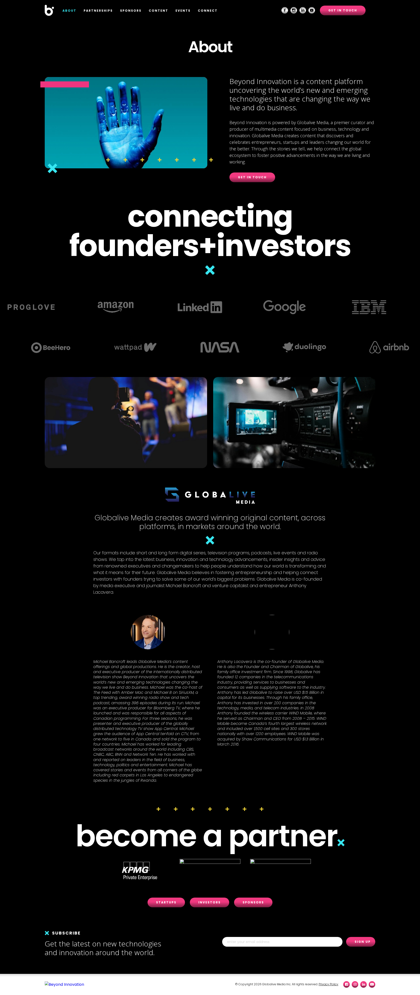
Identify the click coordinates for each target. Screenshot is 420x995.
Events (183, 11)
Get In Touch (252, 177)
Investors (209, 902)
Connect (208, 11)
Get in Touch (342, 10)
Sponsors (130, 11)
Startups (166, 902)
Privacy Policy (328, 984)
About (69, 11)
